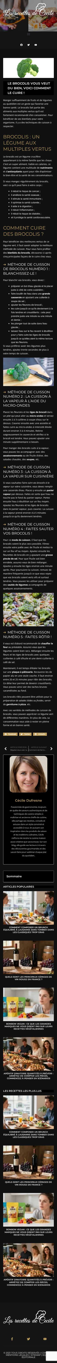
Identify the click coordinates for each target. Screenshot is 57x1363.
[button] (28, 34)
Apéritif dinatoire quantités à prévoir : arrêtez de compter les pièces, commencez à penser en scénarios (28, 1076)
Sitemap (36, 1355)
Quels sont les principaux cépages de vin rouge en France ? (28, 978)
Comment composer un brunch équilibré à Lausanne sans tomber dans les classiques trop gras (28, 929)
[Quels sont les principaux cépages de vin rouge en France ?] (28, 957)
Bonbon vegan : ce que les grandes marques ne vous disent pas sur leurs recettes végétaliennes (28, 1026)
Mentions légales (17, 1355)
